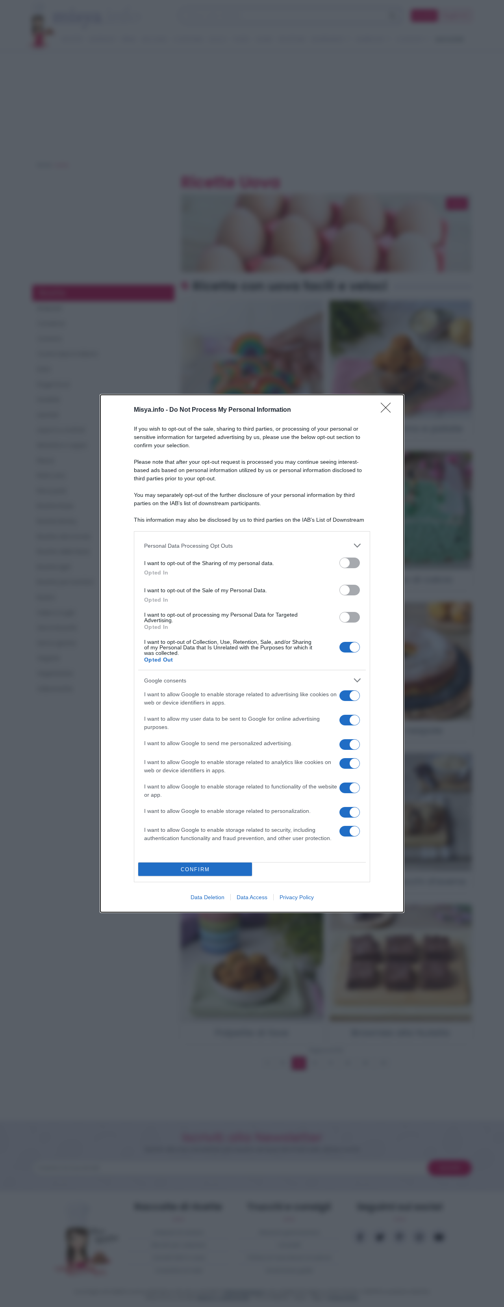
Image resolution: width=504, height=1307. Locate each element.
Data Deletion (207, 897)
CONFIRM (195, 869)
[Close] (388, 410)
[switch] (349, 563)
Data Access (252, 897)
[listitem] (252, 545)
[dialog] (252, 653)
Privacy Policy (297, 897)
